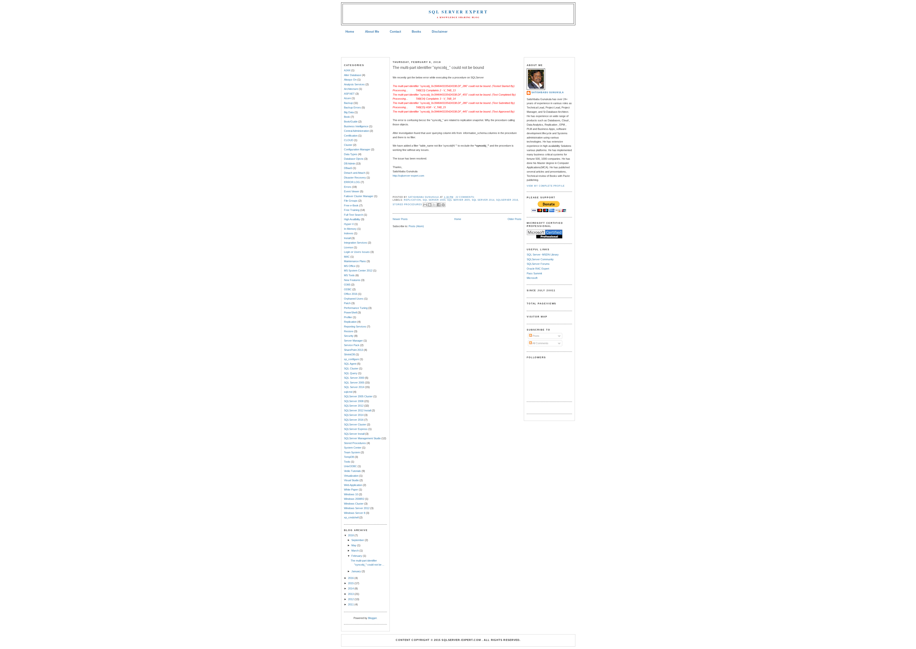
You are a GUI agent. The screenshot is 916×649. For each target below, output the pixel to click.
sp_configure (351, 359)
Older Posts (514, 219)
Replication (350, 321)
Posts (535, 335)
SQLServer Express (356, 429)
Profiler (348, 317)
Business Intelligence (356, 126)
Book (347, 116)
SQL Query (350, 373)
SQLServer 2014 (354, 415)
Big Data (349, 112)
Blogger (372, 618)
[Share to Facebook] (438, 204)
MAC (347, 256)
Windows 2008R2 (354, 498)
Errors (347, 186)
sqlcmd (348, 391)
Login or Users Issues (357, 251)
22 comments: (465, 197)
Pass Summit (534, 273)
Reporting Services (355, 326)
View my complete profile (546, 186)
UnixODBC (350, 466)
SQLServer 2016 (354, 419)
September (358, 540)
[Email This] (425, 204)
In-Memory (350, 228)
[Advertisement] (458, 46)
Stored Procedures (355, 443)
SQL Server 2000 (354, 377)
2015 (351, 583)
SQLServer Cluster (355, 424)
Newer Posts (400, 219)
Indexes (348, 233)
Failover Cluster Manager (358, 196)
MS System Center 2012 (358, 270)
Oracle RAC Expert (538, 268)
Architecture (351, 88)
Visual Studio (351, 480)
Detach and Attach (354, 172)
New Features (352, 280)
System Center (352, 447)
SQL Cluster (351, 368)
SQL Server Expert (458, 12)
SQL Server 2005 (354, 382)
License (348, 247)
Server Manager (353, 340)
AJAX (347, 70)
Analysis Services (354, 84)
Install (347, 238)
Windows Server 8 (354, 512)
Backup (348, 103)
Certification (351, 135)
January (356, 571)
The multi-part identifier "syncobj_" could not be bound (438, 68)
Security (349, 335)
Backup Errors (352, 107)
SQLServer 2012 (354, 405)
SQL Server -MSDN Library (543, 254)
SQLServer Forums (538, 263)
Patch (347, 303)
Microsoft (532, 277)
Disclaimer (440, 31)
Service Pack (351, 345)
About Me (372, 31)
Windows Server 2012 (357, 508)
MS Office (349, 266)
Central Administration (356, 130)
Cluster (348, 144)
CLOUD (348, 140)
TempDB (349, 456)
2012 (351, 599)
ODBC (348, 289)
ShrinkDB (349, 354)
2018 (351, 535)
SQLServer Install (354, 433)
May (354, 545)
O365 (347, 284)
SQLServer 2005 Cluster (358, 396)
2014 (351, 588)
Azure (347, 98)
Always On (350, 79)
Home (349, 31)
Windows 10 (351, 494)
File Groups (351, 200)
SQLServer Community (540, 259)
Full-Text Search (353, 214)
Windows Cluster (354, 503)
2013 (351, 594)
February (357, 555)
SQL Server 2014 (354, 387)
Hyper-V (349, 224)
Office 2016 (350, 293)
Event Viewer (351, 191)
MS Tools (349, 275)
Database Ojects (354, 158)
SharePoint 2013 (353, 349)
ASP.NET (349, 93)
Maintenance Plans (355, 261)
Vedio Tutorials (352, 471)
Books (416, 31)
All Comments (540, 343)
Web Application (353, 485)
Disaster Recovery (355, 177)
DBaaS (348, 168)
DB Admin (349, 163)
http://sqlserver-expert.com (408, 175)
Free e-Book (351, 205)
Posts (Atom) (416, 226)
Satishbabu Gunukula (547, 92)
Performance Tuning (356, 308)
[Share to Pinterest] (443, 204)
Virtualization (351, 475)
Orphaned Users (354, 298)
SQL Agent (350, 363)
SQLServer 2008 (354, 401)
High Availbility (352, 219)
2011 (351, 604)
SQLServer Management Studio (362, 438)
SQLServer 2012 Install (357, 410)
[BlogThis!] (429, 204)
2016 (351, 578)
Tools (347, 461)
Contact (395, 31)
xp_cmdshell (351, 517)
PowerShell (350, 312)
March (355, 550)
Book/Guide (351, 121)
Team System (352, 452)
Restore (348, 331)
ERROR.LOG (352, 182)
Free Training (351, 210)
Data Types (350, 154)
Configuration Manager (357, 149)
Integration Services (355, 242)
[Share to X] (434, 204)
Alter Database (352, 75)
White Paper (351, 489)
